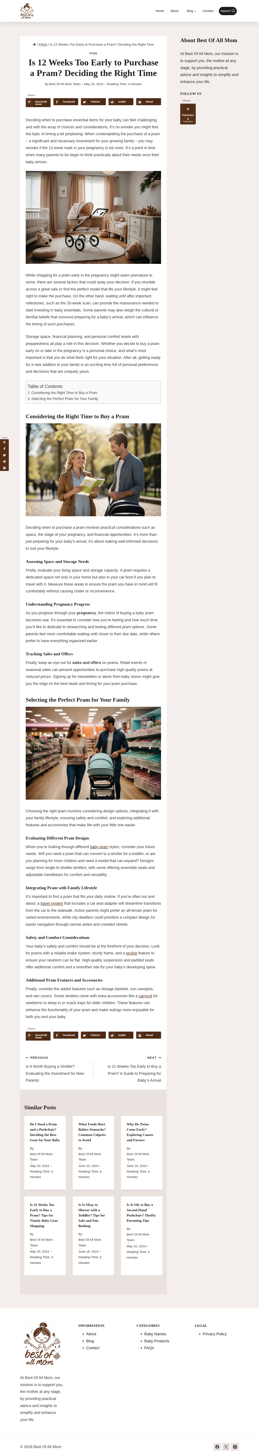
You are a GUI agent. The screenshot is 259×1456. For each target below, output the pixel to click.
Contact (208, 11)
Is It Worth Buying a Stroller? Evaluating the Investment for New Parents (55, 1069)
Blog (90, 1341)
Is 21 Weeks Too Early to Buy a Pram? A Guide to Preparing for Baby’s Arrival (134, 1069)
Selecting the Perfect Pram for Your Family (64, 399)
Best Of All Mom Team (65, 84)
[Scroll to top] (249, 1446)
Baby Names (155, 1334)
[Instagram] (235, 1447)
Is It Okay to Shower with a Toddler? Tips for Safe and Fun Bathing (91, 1215)
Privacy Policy (215, 1334)
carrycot (145, 996)
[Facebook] (217, 1447)
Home (160, 11)
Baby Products (156, 1341)
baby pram (99, 847)
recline (131, 953)
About (174, 11)
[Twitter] (226, 1447)
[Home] (34, 44)
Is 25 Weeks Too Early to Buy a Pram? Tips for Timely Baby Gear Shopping (44, 1215)
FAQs (93, 53)
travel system (52, 903)
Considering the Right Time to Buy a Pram (64, 393)
